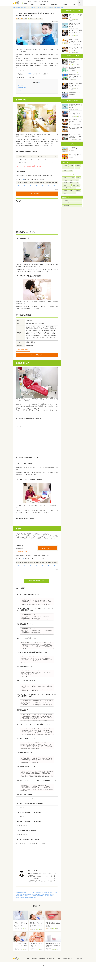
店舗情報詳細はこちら (22, 349)
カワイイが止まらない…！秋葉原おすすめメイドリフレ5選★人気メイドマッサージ (75, 16)
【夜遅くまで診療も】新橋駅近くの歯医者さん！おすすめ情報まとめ (20, 945)
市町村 (77, 168)
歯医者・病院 (54, 4)
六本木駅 (79, 116)
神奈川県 (70, 170)
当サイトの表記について (68, 958)
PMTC (24, 892)
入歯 (21, 894)
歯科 (18, 18)
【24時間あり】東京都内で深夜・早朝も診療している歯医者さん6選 (75, 25)
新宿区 (77, 28)
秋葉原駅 (71, 20)
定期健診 (38, 894)
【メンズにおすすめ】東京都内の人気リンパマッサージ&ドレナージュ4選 (75, 49)
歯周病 (38, 895)
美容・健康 (42, 4)
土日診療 (29, 894)
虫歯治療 (27, 897)
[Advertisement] (37, 856)
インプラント (29, 892)
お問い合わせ (34, 958)
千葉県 (65, 170)
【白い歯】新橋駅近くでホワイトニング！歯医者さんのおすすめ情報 (53, 924)
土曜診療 (34, 894)
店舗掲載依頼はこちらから (36, 580)
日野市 (75, 79)
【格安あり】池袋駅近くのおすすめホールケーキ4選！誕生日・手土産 (75, 41)
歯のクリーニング (29, 895)
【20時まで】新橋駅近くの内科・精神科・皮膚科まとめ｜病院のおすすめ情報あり (20, 924)
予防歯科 (18, 894)
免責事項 (59, 958)
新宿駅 (78, 64)
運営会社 (27, 958)
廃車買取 (71, 157)
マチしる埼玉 (66, 200)
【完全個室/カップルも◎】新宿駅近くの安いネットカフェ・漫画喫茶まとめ (75, 61)
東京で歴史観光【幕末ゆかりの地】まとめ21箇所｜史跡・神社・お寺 (75, 76)
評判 (69, 185)
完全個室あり (78, 190)
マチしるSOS (72, 150)
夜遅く (76, 182)
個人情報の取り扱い (51, 958)
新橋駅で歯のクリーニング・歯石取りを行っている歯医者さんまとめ (53, 945)
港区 (36, 18)
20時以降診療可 (19, 892)
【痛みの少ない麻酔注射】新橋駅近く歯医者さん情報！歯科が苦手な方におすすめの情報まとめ (37, 924)
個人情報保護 (42, 958)
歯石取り (42, 895)
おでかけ (65, 4)
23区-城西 (78, 165)
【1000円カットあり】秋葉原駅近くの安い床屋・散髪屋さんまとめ (75, 32)
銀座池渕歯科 (20, 85)
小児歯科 (43, 894)
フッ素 (41, 892)
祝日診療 (22, 897)
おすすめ (79, 177)
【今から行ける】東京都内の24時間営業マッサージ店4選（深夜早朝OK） (75, 136)
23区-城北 (72, 168)
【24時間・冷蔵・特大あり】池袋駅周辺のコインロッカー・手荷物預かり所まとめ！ (75, 69)
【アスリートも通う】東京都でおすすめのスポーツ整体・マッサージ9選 (75, 113)
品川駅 (41, 949)
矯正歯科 (18, 897)
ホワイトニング (47, 892)
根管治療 (18, 895)
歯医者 (34, 895)
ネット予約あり (36, 892)
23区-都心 (31, 18)
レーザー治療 (54, 892)
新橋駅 (41, 18)
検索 (80, 4)
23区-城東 (72, 165)
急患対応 (47, 894)
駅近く (35, 897)
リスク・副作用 (27, 74)
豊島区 (75, 44)
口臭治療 (25, 894)
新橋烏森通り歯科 (21, 88)
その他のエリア (79, 958)
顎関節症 (31, 897)
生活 (74, 4)
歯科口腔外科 (50, 895)
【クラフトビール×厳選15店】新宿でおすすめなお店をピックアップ (75, 129)
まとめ (19, 90)
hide (39, 82)
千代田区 (76, 19)
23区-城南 (65, 168)
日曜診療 (52, 894)
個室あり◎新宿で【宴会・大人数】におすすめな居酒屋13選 (75, 121)
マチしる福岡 (66, 205)
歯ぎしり (22, 895)
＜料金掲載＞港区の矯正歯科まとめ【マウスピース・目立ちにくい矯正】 (37, 945)
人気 (70, 187)
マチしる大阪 (66, 202)
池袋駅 (78, 44)
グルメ (32, 4)
